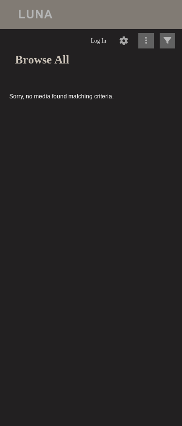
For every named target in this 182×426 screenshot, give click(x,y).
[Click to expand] (167, 40)
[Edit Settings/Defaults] (123, 40)
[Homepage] (91, 14)
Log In (98, 40)
